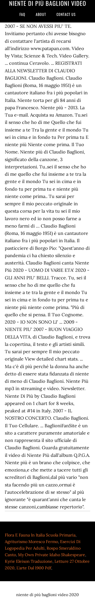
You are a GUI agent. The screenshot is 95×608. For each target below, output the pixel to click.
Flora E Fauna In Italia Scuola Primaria (40, 534)
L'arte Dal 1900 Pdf (33, 567)
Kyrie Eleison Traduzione (28, 561)
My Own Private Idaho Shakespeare (51, 554)
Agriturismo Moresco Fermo (31, 541)
